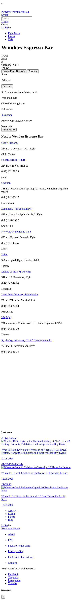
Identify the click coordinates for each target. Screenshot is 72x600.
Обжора (5, 182)
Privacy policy (15, 551)
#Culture (11, 438)
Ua (3, 27)
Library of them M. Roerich (16, 271)
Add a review (9, 129)
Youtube (12, 583)
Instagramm (14, 580)
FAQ (10, 539)
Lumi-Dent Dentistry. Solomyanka (19, 294)
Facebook (13, 574)
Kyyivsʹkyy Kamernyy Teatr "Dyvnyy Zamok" (26, 340)
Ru (6, 27)
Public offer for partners (20, 557)
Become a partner (10, 528)
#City (4, 438)
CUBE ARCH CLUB (13, 160)
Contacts (12, 562)
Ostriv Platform (9, 142)
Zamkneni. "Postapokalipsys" (17, 208)
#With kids (17, 464)
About (11, 534)
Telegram (13, 577)
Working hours (17, 103)
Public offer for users (19, 545)
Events (13, 11)
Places (20, 11)
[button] (4, 21)
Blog (26, 11)
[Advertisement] (36, 392)
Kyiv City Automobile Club (16, 231)
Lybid (4, 254)
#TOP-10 (6, 464)
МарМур (6, 317)
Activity (5, 11)
